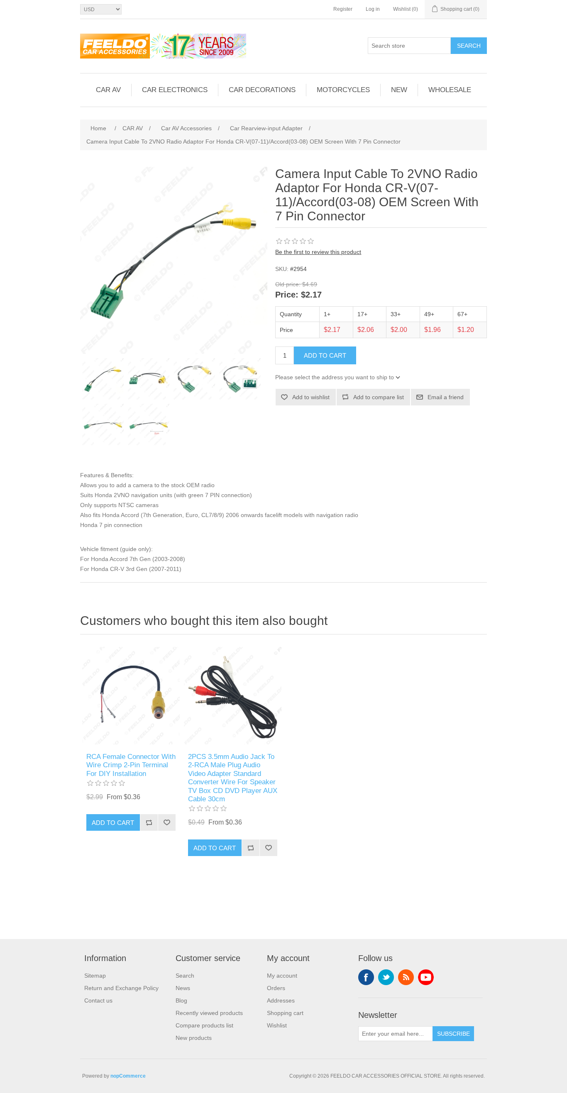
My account (282, 975)
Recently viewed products (209, 1013)
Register (342, 9)
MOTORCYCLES (343, 90)
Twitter (386, 977)
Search (469, 45)
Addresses (281, 1000)
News (183, 988)
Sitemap (95, 975)
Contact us (98, 1000)
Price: (286, 295)
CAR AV (108, 90)
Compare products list (204, 1025)
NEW (399, 90)
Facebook (366, 977)
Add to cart (325, 355)
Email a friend (446, 397)
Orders (276, 988)
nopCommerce (128, 1076)
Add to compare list (378, 397)
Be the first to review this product (318, 252)
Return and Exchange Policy (121, 988)
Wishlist (277, 1025)
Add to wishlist (311, 397)
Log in (373, 9)
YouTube (426, 977)
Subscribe (453, 1033)
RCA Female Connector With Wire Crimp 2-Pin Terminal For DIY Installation (131, 765)
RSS (406, 977)
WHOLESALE (449, 90)
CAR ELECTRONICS (175, 90)
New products (194, 1037)
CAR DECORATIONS (262, 90)
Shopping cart (285, 1013)
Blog (181, 1000)
